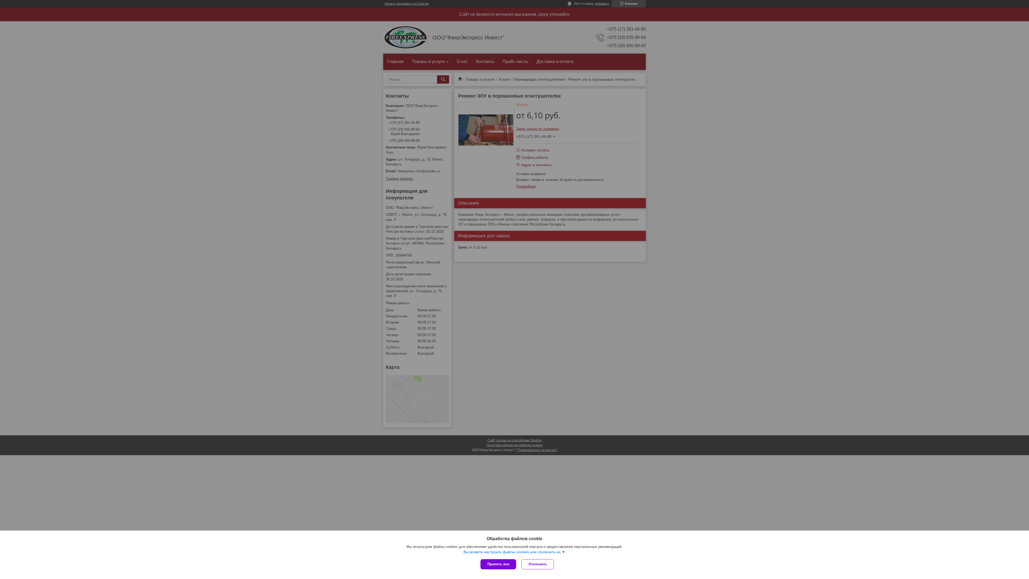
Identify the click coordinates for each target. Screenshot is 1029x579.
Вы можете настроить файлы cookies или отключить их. (513, 552)
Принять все (498, 564)
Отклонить (537, 564)
